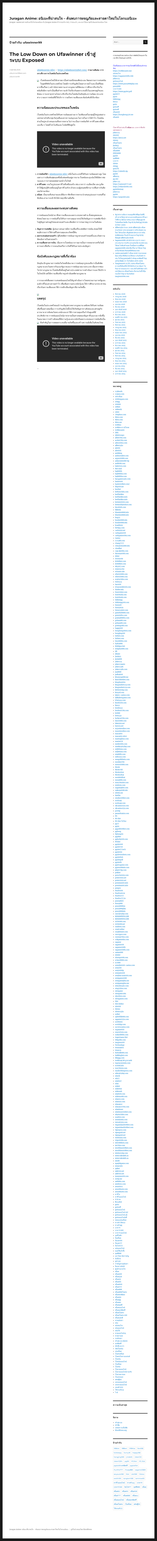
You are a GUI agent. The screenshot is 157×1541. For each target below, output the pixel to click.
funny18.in (119, 608)
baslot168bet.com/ (122, 484)
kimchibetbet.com (122, 680)
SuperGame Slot (121, 1037)
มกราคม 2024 (120, 374)
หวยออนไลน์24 (120, 1333)
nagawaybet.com (121, 788)
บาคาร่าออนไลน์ (121, 1233)
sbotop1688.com (121, 958)
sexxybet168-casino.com (125, 965)
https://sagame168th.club (123, 76)
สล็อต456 (118, 1277)
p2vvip (117, 811)
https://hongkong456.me (123, 115)
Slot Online (119, 1004)
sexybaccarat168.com (123, 976)
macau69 (118, 734)
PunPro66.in (120, 893)
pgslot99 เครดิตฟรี (121, 1465)
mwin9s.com (120, 785)
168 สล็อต (118, 397)
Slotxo (117, 1009)
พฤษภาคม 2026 (121, 302)
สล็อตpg (118, 1300)
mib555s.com (120, 757)
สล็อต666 (118, 1284)
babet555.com (120, 466)
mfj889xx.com (121, 749)
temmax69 (119, 1048)
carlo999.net (120, 530)
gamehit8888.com (122, 613)
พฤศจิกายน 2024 (121, 348)
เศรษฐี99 (118, 1380)
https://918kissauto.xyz (122, 71)
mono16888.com (121, 765)
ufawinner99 (14, 77)
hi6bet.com (119, 636)
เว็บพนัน (118, 1359)
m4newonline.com (122, 728)
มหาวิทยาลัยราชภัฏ (122, 1256)
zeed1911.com (120, 1184)
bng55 (117, 517)
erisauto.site (120, 572)
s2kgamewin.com (122, 939)
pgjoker (118, 837)
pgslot (115, 156)
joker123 (116, 79)
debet (117, 556)
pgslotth (118, 862)
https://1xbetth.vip (120, 171)
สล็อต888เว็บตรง (121, 1292)
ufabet (117, 1086)
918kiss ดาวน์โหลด (122, 427)
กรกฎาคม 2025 (120, 327)
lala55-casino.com (122, 695)
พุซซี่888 (116, 158)
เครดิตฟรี (118, 1343)
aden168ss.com (121, 443)
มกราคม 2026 (120, 312)
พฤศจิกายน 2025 (121, 317)
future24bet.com (121, 610)
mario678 (119, 741)
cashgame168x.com (123, 535)
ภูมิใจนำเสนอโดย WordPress (81, 1529)
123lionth (118, 391)
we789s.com (120, 1145)
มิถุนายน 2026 (120, 299)
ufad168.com (120, 1094)
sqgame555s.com (122, 1019)
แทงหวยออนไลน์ (121, 1385)
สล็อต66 (116, 117)
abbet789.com (120, 438)
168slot (118, 404)
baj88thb (118, 471)
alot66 (117, 448)
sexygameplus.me (122, 981)
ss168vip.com (120, 1024)
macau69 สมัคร (121, 736)
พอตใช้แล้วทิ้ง (120, 1251)
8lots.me (118, 422)
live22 (115, 102)
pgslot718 (119, 847)
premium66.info (121, 883)
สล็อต (117, 1271)
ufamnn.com (120, 1102)
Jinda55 (118, 656)
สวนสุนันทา (119, 1320)
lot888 (117, 713)
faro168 (118, 584)
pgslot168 (119, 844)
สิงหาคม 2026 (120, 294)
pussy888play (120, 909)
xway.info (119, 1166)
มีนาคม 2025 (120, 338)
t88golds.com (120, 1040)
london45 (119, 708)
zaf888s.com (120, 1181)
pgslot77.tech (120, 849)
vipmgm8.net (120, 1132)
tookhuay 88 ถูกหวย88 (123, 1060)
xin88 (117, 1161)
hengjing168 (120, 633)
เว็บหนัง (117, 1367)
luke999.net (120, 723)
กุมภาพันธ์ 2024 (121, 371)
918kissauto (119, 430)
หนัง (116, 1323)
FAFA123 (118, 582)
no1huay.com (120, 803)
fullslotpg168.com (122, 602)
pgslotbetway (118, 189)
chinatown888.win (122, 546)
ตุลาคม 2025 (119, 320)
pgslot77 (116, 94)
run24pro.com (120, 934)
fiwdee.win (119, 590)
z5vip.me (118, 1179)
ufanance (118, 1104)
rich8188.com (120, 921)
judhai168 (119, 674)
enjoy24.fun (119, 569)
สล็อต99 (118, 1297)
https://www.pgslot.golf (122, 91)
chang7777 (119, 543)
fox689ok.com (121, 595)
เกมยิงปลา (118, 1338)
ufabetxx (118, 1089)
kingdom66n (120, 682)
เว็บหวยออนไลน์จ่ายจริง (123, 1372)
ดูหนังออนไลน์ (118, 81)
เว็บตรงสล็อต (119, 1354)
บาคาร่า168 (117, 89)
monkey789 (119, 762)
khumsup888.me (121, 677)
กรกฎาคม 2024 (120, 358)
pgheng (118, 831)
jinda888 (118, 659)
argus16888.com (121, 458)
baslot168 (119, 481)
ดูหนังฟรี (116, 107)
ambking (118, 453)
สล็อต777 (118, 1287)
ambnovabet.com (122, 456)
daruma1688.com (122, 554)
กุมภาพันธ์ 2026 (121, 309)
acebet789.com (121, 440)
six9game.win (120, 994)
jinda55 (129, 1457)
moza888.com (120, 780)
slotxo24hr (119, 1012)
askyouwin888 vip (122, 461)
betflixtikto (119, 494)
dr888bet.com (120, 561)
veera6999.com (121, 1122)
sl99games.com (121, 999)
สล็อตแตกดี (119, 1318)
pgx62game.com (121, 865)
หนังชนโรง (117, 73)
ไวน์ (116, 1392)
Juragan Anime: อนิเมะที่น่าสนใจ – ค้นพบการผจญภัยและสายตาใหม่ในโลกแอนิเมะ (73, 18)
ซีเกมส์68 (118, 1202)
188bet (117, 407)
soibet (117, 1014)
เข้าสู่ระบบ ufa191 (121, 1341)
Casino (117, 538)
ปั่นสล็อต (118, 1238)
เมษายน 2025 (120, 335)
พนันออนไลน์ (119, 1248)
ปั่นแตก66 (118, 1241)
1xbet (117, 412)
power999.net (120, 878)
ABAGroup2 (119, 435)
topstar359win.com (122, 1063)
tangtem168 (119, 1042)
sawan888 (119, 952)
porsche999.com (122, 875)
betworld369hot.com (123, 505)
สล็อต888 (116, 151)
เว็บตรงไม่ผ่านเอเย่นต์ (122, 1356)
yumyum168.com (122, 1176)
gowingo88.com (121, 626)
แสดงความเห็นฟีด (121, 1428)
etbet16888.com (121, 574)
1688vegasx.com (121, 399)
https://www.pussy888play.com (125, 84)
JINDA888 (117, 153)
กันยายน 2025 (120, 322)
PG (116, 816)
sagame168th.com (122, 950)
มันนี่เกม (118, 1259)
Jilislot (117, 654)
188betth (118, 409)
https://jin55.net (119, 138)
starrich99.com (121, 1032)
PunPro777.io (120, 898)
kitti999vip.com (121, 690)
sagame (118, 942)
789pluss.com (120, 415)
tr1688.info (119, 1066)
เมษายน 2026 (120, 304)
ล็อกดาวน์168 (120, 1266)
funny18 (118, 605)
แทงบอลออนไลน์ (121, 1382)
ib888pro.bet (120, 646)
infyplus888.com (121, 649)
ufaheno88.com (121, 1096)
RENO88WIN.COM (122, 916)
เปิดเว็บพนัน (119, 1349)
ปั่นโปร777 (119, 1246)
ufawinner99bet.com (17, 73)
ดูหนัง (115, 104)
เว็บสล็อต (118, 1364)
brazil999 (119, 525)
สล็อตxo (118, 1302)
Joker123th (118, 1461)
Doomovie (119, 559)
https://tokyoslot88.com (122, 187)
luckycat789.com (121, 718)
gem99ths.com (121, 615)
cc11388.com (120, 541)
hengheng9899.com (123, 631)
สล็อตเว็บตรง (117, 143)
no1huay (118, 801)
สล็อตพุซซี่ (118, 1305)
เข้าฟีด (117, 1425)
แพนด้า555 (119, 1387)
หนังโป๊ (117, 1331)
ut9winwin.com (121, 1120)
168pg (117, 402)
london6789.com (122, 710)
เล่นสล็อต (118, 1351)
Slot (116, 1001)
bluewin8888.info (122, 512)
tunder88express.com (123, 1071)
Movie (117, 767)
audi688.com (120, 463)
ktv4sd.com (119, 692)
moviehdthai (120, 777)
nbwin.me (119, 793)
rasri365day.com (121, 914)
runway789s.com (122, 937)
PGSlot (117, 842)
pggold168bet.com (122, 829)
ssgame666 (119, 1030)
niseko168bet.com (122, 798)
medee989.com (121, 744)
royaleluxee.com (121, 932)
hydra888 (119, 644)
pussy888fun (120, 906)
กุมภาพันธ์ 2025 (121, 340)
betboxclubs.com (121, 492)
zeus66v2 (119, 1187)
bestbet (118, 489)
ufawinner (119, 1109)
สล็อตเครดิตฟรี (120, 1310)
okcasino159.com (122, 806)
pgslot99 (118, 852)
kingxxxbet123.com (122, 685)
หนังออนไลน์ (119, 1328)
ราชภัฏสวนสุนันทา (121, 1264)
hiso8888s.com (121, 641)
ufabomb (118, 1091)
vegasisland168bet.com (124, 1125)
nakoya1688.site (121, 790)
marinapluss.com (122, 739)
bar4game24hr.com (123, 479)
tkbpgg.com (119, 1058)
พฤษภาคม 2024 (121, 363)
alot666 (118, 451)
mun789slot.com (122, 783)
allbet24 (116, 176)
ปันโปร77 (127, 1487)
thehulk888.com (121, 1053)
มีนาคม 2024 (120, 369)
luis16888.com (120, 721)
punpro (118, 888)
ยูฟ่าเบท (118, 1261)
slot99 (115, 140)
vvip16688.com (121, 1140)
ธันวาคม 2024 (120, 345)
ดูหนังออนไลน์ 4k (121, 1215)
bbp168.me (119, 487)
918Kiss (118, 425)
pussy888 (116, 86)
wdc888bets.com (121, 1143)
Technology (119, 1045)
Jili (116, 651)
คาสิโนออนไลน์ (120, 1197)
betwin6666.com (122, 502)
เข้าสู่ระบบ (118, 1423)
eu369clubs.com (121, 579)
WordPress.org (121, 1430)
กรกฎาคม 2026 (120, 297)
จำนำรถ (118, 1199)
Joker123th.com (121, 669)
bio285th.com (120, 507)
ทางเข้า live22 (120, 1223)
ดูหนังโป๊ (116, 169)
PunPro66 (119, 891)
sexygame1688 (121, 978)
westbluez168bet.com (123, 1148)
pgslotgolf (119, 860)
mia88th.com (120, 754)
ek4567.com (120, 566)
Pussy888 (119, 903)
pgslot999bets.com (122, 855)
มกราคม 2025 (120, 343)
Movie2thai (119, 775)
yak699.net (119, 1171)
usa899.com (120, 1117)
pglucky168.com (121, 839)
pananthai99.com (122, 813)
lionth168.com (120, 703)
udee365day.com (121, 1073)
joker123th (119, 667)
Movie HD (119, 770)
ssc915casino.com (122, 1027)
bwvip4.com (119, 528)
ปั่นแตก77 (118, 1243)
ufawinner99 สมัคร (46, 70)
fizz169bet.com (121, 592)
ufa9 (117, 1084)
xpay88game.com (122, 1163)
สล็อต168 (116, 112)
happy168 (119, 628)
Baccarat (118, 469)
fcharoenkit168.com (123, 587)
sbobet (117, 955)
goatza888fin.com (122, 618)
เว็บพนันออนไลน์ (121, 1362)
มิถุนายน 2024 (120, 361)
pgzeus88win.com (122, 867)
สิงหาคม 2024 (120, 356)
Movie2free (119, 772)
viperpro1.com (120, 1130)
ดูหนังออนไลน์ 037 (121, 1212)
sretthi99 (119, 1022)
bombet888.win (121, 520)
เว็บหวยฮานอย (120, 1374)
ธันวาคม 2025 (120, 315)
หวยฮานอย (119, 1336)
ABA (116, 433)
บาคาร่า (115, 161)
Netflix (117, 795)
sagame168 (119, 945)
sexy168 (118, 968)
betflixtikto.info (121, 497)
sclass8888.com (121, 960)
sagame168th (120, 947)
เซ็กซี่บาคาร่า (119, 1346)
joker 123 (116, 181)
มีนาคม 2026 (120, 307)
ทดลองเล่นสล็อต (120, 1220)
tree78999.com (121, 1068)
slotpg (115, 166)
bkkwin (118, 510)
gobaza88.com (120, 620)
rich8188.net (120, 924)
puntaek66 (119, 901)
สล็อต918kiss (120, 1295)
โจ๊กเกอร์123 (119, 1390)
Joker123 (118, 662)
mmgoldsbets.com (122, 759)
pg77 (117, 824)
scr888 (117, 963)
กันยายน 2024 (120, 353)
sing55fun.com (121, 988)
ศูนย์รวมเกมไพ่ (120, 1269)
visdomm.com (120, 1138)
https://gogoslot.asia (121, 197)
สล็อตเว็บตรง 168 (121, 1315)
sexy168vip (119, 970)
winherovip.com (121, 1153)
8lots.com (119, 417)
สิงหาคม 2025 (120, 325)
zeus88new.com (121, 1189)
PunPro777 (119, 896)
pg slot (115, 179)
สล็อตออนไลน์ (120, 1307)
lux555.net (119, 726)
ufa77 (117, 1078)
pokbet (117, 873)
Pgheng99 (119, 834)
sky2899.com (120, 996)
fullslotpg (116, 99)
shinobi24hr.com (122, 986)
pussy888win (120, 911)
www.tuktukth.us (122, 1156)
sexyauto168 (120, 973)
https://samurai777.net (122, 184)
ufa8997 (118, 1081)
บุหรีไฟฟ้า (118, 1235)
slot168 (116, 135)
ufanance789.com (122, 1107)
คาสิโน (117, 1194)
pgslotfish (119, 857)
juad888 (118, 672)
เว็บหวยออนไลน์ (120, 1369)
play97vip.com (120, 870)
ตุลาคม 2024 (119, 351)
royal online (119, 929)
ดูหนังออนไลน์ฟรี (121, 1217)
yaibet (117, 1169)
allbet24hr (119, 445)
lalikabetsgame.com (123, 698)
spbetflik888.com (122, 1017)
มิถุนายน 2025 (120, 330)
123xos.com (119, 394)
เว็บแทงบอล (119, 1377)
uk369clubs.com (121, 1114)
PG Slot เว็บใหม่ (120, 821)
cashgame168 (120, 533)
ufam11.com (119, 1099)
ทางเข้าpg (118, 1225)
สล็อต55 (118, 1279)
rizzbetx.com (120, 927)
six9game (119, 991)
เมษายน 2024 (120, 366)
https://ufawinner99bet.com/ (72, 70)
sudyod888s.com (121, 1035)
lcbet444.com (120, 700)
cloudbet (118, 548)
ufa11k (117, 1076)
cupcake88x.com (121, 551)
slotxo (115, 163)
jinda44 (116, 145)
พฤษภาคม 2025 (121, 333)
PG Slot (118, 819)
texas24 (118, 1050)
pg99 (115, 97)
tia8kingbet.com (121, 1055)
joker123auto (120, 664)
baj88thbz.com (121, 474)
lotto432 (118, 716)
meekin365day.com (122, 747)
